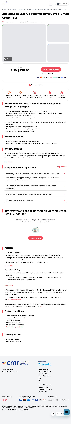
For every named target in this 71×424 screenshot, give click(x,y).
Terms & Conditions (45, 385)
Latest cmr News (7, 369)
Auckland (22, 10)
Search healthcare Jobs (10, 372)
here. (41, 306)
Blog (40, 380)
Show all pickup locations (14, 327)
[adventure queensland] (57, 400)
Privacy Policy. (30, 407)
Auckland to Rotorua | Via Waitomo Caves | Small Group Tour (46, 10)
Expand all (61, 166)
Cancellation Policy (45, 389)
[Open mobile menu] (3, 3)
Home (4, 10)
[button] (41, 97)
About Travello (43, 369)
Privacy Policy (43, 387)
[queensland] (65, 400)
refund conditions (14, 300)
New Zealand (12, 10)
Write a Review (35, 238)
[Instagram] (6, 400)
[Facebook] (3, 400)
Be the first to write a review (36, 22)
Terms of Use (42, 391)
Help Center (42, 374)
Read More (9, 162)
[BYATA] (50, 400)
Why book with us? (44, 371)
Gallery (9, 59)
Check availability (51, 69)
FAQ (39, 378)
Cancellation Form (44, 376)
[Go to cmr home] (8, 3)
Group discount (36, 85)
